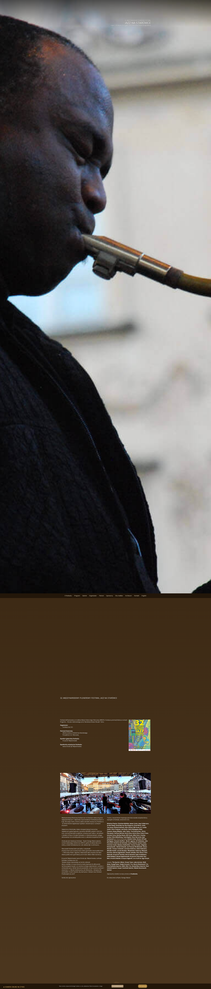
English (144, 596)
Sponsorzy (109, 596)
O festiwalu (68, 596)
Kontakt (136, 596)
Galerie (84, 596)
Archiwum (128, 596)
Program (77, 596)
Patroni (101, 596)
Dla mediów (119, 596)
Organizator (93, 596)
